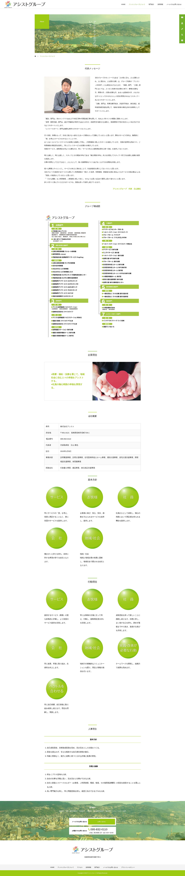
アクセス (79, 867)
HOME (123, 4)
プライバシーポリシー (128, 867)
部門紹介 (151, 4)
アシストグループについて (137, 4)
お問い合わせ (102, 821)
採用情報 (160, 4)
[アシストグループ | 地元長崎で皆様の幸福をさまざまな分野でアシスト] (25, 4)
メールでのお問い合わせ (174, 4)
